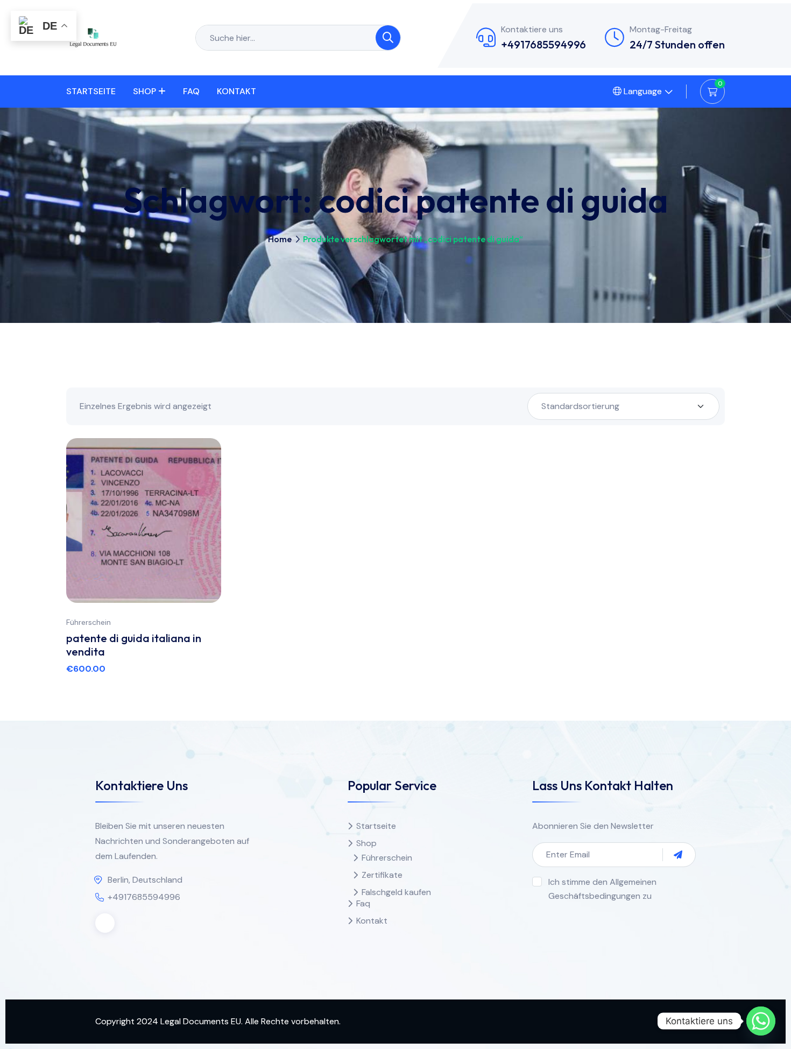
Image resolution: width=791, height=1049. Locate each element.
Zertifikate (382, 875)
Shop (144, 91)
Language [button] (642, 91)
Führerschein (88, 622)
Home (280, 239)
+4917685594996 (543, 44)
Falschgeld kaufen (396, 892)
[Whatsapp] (760, 1021)
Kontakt (236, 91)
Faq (191, 91)
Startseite (91, 91)
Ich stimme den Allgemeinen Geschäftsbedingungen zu (602, 889)
